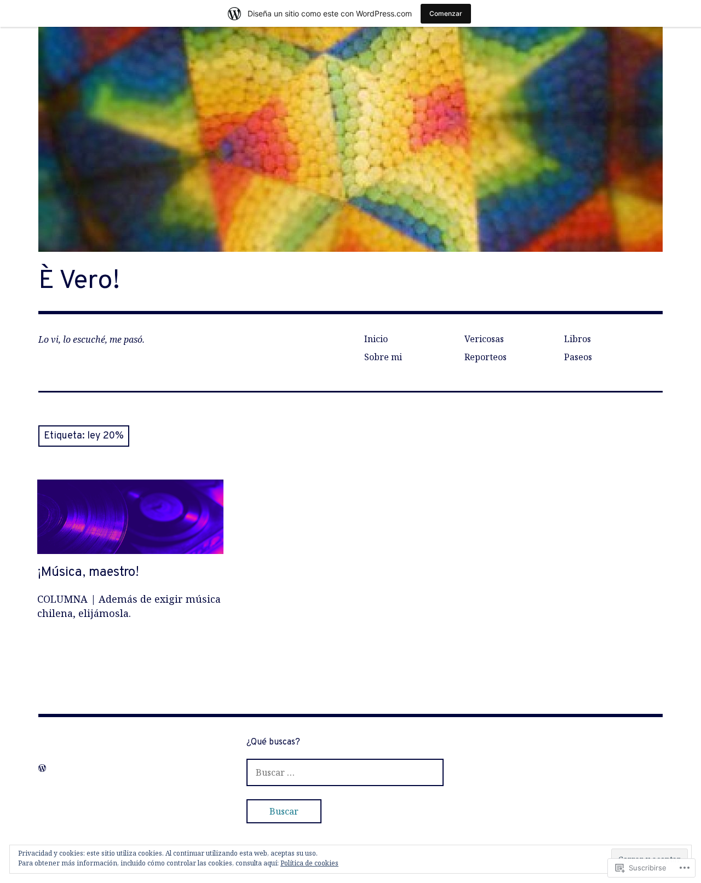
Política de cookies (309, 863)
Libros (577, 339)
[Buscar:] (345, 772)
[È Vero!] (350, 139)
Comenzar (445, 13)
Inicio (376, 339)
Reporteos (485, 357)
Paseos (578, 357)
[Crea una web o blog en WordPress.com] (42, 768)
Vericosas (484, 339)
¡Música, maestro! (88, 572)
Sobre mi (383, 357)
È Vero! (79, 281)
